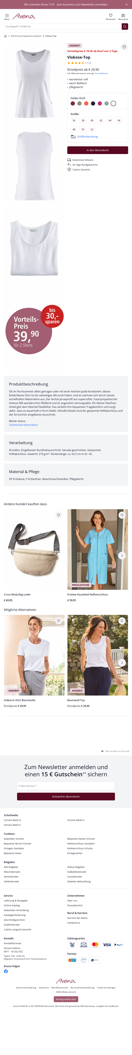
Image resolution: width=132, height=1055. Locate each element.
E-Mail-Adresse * (28, 791)
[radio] (73, 103)
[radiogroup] (97, 101)
